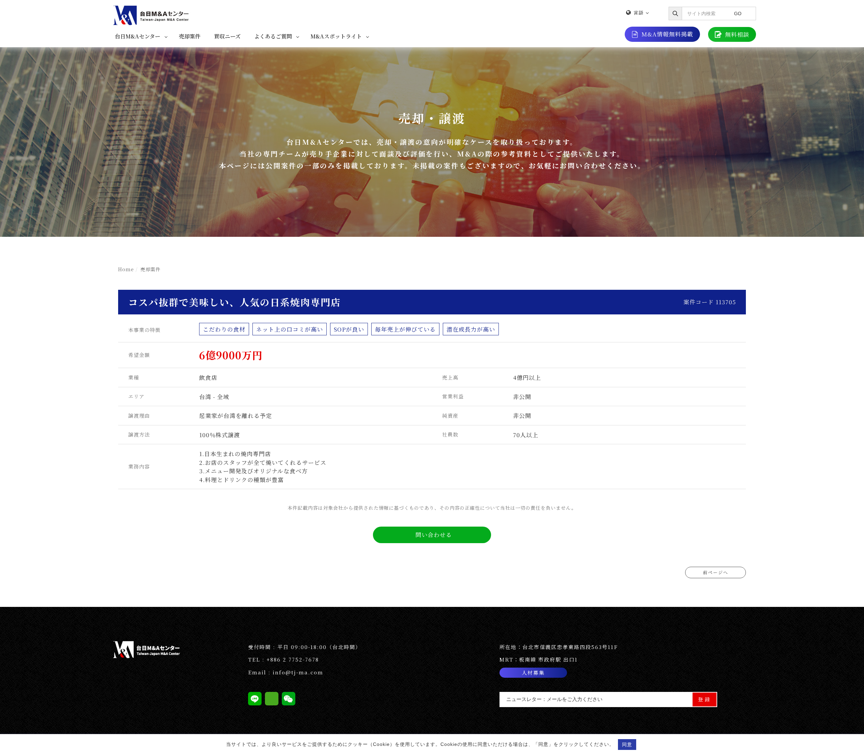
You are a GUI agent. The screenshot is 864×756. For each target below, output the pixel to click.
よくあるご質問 (273, 36)
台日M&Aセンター (137, 36)
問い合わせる (433, 534)
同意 (627, 744)
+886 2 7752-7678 (293, 659)
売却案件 (189, 36)
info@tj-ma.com (298, 672)
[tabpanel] (432, 142)
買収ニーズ (227, 36)
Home (126, 269)
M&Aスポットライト (336, 36)
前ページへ (715, 572)
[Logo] (152, 14)
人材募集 (533, 672)
